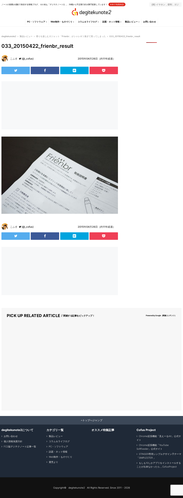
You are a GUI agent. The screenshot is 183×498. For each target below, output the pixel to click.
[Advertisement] (30, 105)
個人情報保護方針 (13, 441)
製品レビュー (131, 21)
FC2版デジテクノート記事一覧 (20, 446)
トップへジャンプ (92, 420)
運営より (53, 462)
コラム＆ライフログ (87, 21)
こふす (14, 58)
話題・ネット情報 (111, 21)
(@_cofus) (28, 58)
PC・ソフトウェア (36, 21)
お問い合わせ (149, 21)
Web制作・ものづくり (61, 21)
